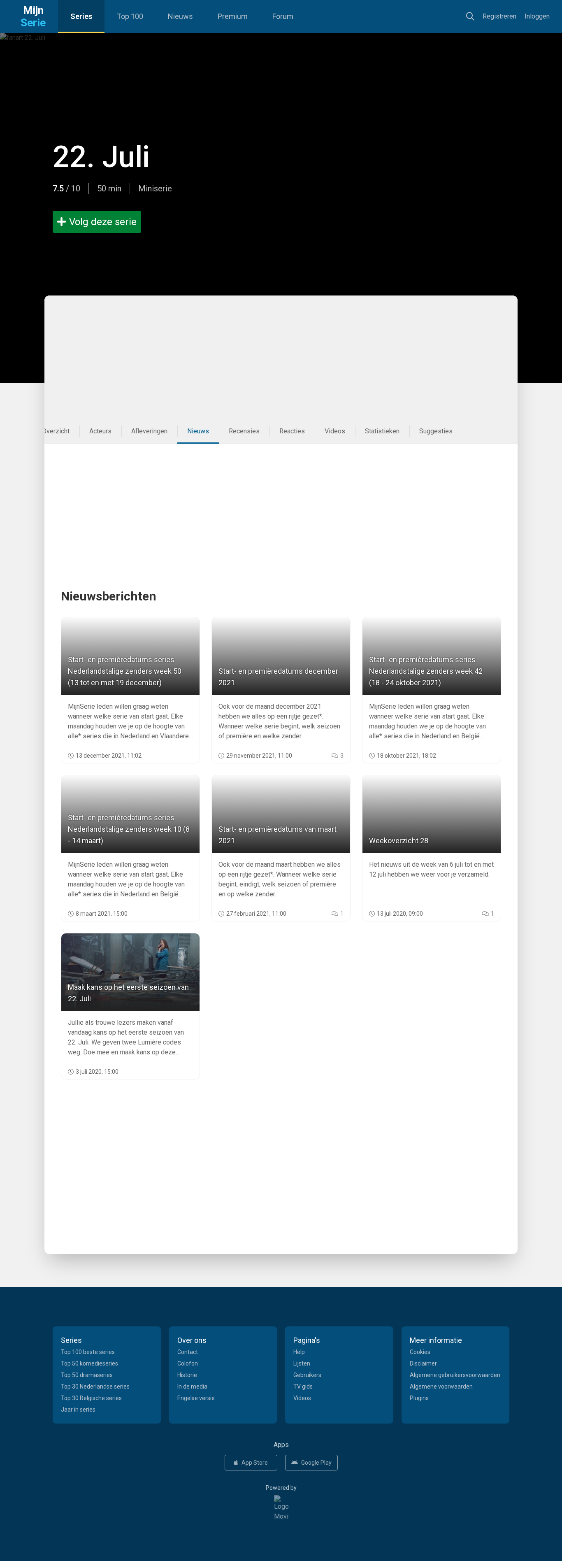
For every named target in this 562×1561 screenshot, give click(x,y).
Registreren (499, 16)
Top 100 (130, 16)
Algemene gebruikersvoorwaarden (455, 1375)
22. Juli (101, 157)
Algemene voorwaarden (441, 1386)
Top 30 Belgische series (91, 1398)
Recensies (244, 431)
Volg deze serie (103, 222)
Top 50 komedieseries (89, 1363)
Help (299, 1352)
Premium (233, 16)
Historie (187, 1375)
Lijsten (301, 1363)
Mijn (33, 16)
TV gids (303, 1386)
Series (81, 16)
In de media (192, 1386)
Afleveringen (149, 431)
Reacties (292, 431)
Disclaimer (423, 1363)
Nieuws (180, 16)
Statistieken (382, 431)
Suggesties (436, 431)
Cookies (420, 1352)
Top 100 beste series (88, 1352)
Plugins (419, 1398)
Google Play (316, 1462)
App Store (255, 1462)
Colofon (187, 1363)
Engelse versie (196, 1398)
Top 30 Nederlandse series (95, 1386)
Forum (282, 16)
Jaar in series (78, 1409)
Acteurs (100, 431)
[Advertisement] (271, 357)
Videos (335, 431)
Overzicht (56, 431)
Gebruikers (307, 1375)
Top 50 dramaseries (87, 1375)
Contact (187, 1352)
